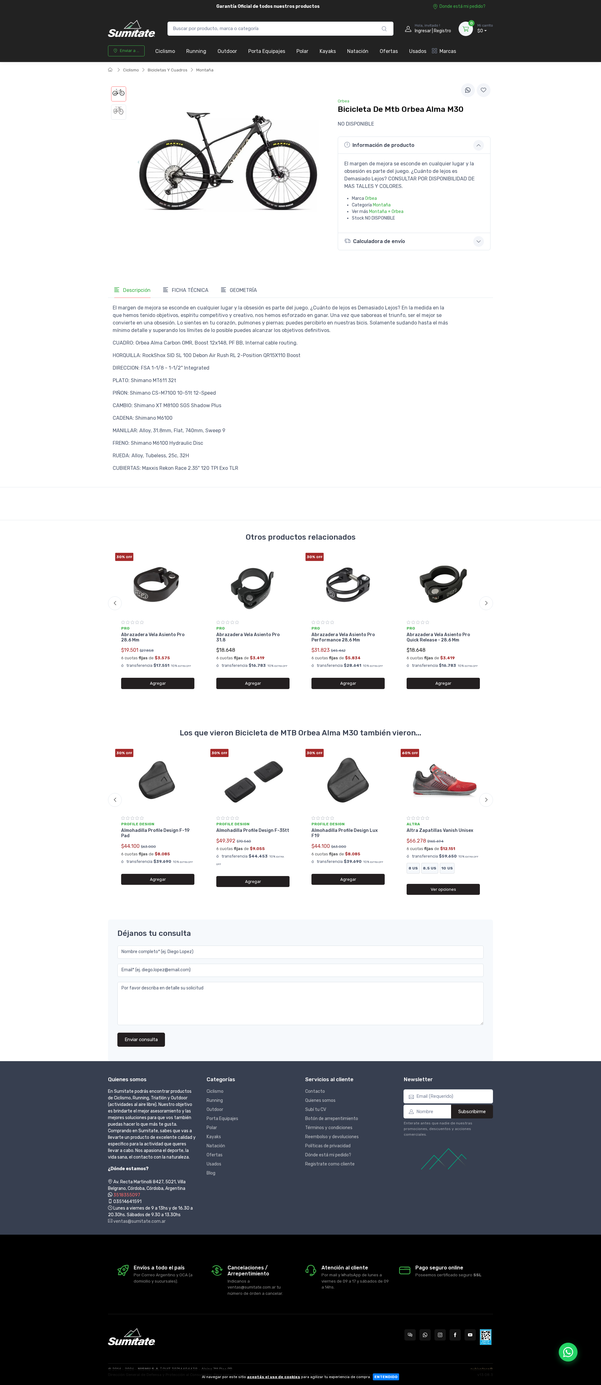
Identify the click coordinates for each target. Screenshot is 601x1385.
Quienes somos (320, 1100)
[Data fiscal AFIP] (485, 1337)
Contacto (315, 1091)
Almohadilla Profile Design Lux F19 (344, 833)
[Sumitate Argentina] (131, 29)
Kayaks (328, 51)
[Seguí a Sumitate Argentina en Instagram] (440, 1335)
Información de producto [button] (383, 145)
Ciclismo (165, 51)
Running (196, 51)
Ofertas (389, 51)
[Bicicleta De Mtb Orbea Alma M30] (118, 93)
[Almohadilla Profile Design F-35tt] (253, 780)
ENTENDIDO (385, 1377)
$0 (485, 28)
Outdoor (227, 51)
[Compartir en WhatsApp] (468, 90)
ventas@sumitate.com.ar (139, 1221)
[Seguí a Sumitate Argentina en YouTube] (470, 1335)
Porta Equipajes (266, 51)
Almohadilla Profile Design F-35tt (252, 830)
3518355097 (126, 1195)
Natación (357, 51)
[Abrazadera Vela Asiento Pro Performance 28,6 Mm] (348, 584)
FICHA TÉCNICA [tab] (189, 290)
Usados (417, 51)
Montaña (204, 70)
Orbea (371, 198)
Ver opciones (443, 889)
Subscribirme (472, 1111)
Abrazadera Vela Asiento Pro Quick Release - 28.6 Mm (438, 637)
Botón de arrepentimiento (331, 1118)
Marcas (447, 51)
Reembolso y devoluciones (332, 1136)
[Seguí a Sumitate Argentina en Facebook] (455, 1335)
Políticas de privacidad (328, 1146)
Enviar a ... (129, 50)
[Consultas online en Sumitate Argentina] (410, 1335)
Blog (211, 1173)
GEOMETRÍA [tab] (243, 290)
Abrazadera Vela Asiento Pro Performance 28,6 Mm (343, 637)
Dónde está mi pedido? (328, 1155)
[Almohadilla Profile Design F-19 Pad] (158, 780)
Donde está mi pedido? (462, 6)
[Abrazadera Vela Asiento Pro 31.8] (253, 584)
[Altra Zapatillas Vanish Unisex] (443, 780)
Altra (413, 824)
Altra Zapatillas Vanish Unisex (440, 830)
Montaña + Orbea (386, 211)
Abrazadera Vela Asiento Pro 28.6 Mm (153, 637)
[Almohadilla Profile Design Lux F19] (348, 780)
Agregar (158, 683)
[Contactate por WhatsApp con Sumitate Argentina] (425, 1335)
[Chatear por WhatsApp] (568, 1352)
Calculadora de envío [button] (379, 241)
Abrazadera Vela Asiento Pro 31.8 (248, 637)
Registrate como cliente (330, 1164)
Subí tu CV (315, 1109)
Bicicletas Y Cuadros (167, 70)
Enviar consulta (141, 1039)
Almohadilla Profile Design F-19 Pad (155, 833)
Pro (125, 628)
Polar (302, 51)
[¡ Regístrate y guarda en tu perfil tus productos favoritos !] (484, 90)
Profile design (137, 824)
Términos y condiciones (328, 1127)
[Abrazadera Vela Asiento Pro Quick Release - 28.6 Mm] (443, 584)
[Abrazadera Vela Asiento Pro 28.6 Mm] (158, 584)
